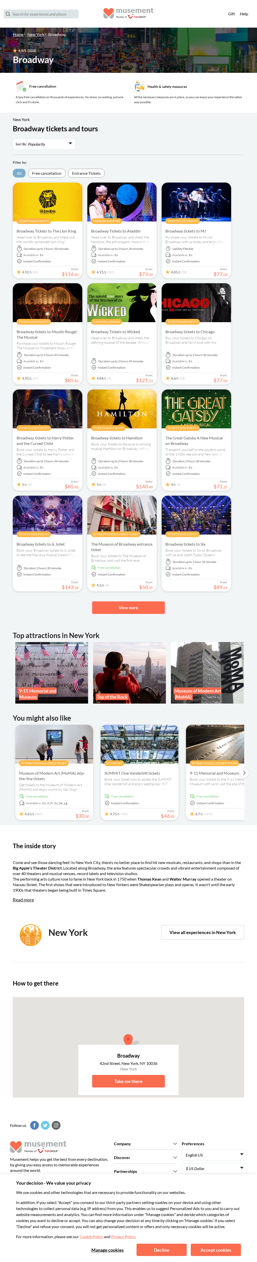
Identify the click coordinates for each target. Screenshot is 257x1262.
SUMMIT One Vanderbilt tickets (132, 773)
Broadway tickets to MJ (185, 230)
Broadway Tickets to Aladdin (116, 230)
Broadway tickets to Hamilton (117, 437)
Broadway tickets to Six (185, 544)
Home (18, 34)
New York (35, 34)
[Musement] (128, 14)
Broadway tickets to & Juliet (41, 544)
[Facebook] (34, 1125)
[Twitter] (45, 1125)
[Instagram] (55, 1125)
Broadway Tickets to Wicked (115, 331)
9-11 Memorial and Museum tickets (220, 773)
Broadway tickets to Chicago (190, 331)
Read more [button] (23, 899)
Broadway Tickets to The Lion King (46, 230)
